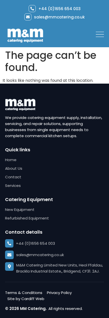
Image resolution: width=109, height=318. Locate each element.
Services (13, 185)
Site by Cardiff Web (25, 298)
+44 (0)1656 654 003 (59, 8)
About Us (13, 168)
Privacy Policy (59, 292)
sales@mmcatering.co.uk (59, 17)
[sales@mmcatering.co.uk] (27, 16)
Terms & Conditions (23, 292)
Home (10, 159)
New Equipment (19, 209)
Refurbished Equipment (27, 218)
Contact (13, 177)
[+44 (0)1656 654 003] (32, 8)
